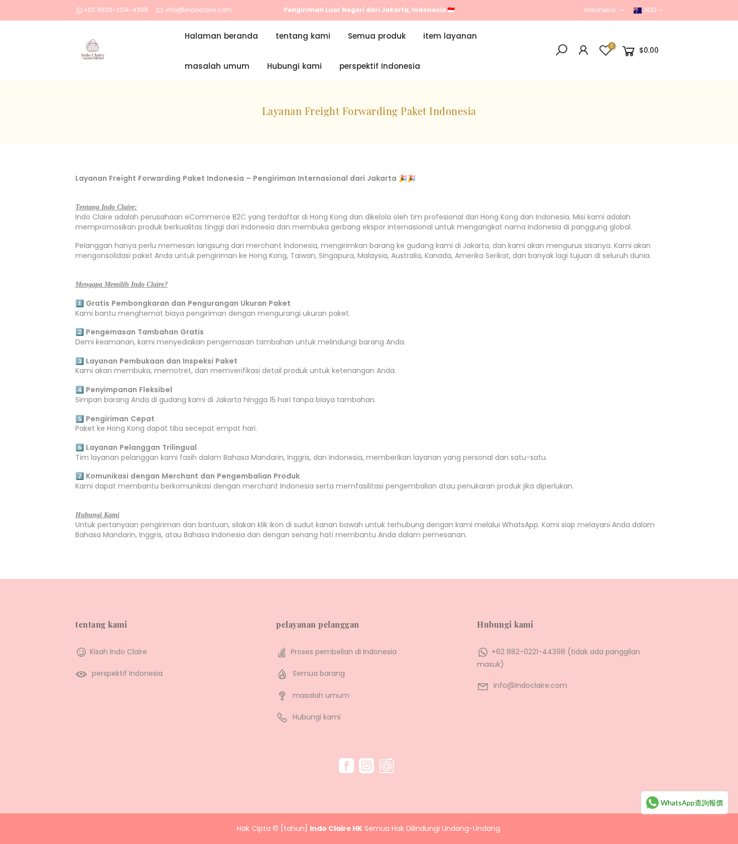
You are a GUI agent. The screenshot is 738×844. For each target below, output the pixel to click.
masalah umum (217, 66)
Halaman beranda (221, 36)
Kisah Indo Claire (118, 652)
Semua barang (319, 673)
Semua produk (377, 36)
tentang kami (303, 36)
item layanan (450, 36)
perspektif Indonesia (379, 66)
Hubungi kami (294, 66)
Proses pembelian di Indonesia (344, 652)
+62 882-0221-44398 (528, 652)
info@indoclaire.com (199, 10)
